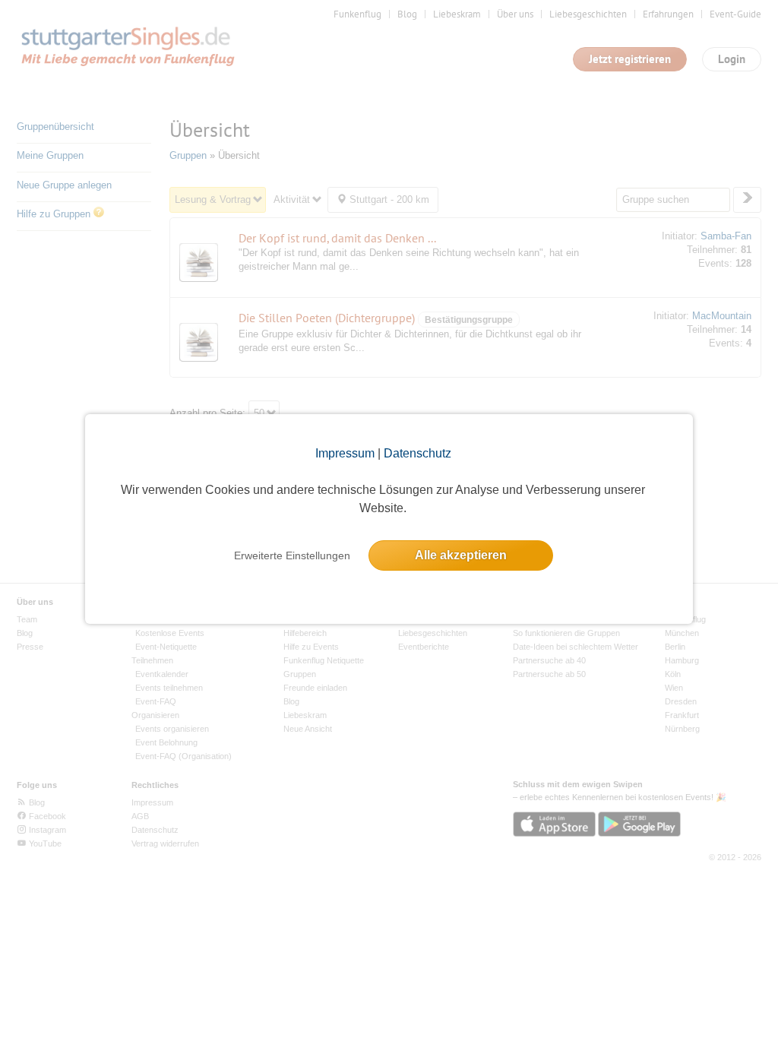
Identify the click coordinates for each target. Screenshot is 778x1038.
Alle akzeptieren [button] (461, 555)
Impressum (345, 453)
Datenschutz (417, 453)
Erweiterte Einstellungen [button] (292, 555)
